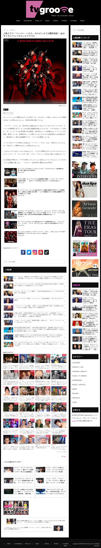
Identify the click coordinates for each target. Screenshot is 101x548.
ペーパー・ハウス (9, 113)
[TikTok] (46, 252)
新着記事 (76, 285)
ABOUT (65, 545)
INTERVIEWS (18, 543)
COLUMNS (65, 543)
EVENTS (47, 543)
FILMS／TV (28, 543)
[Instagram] (34, 252)
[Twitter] (29, 252)
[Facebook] (23, 252)
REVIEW (56, 543)
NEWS (6, 109)
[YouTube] (40, 252)
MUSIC (37, 543)
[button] (64, 262)
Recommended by (59, 451)
